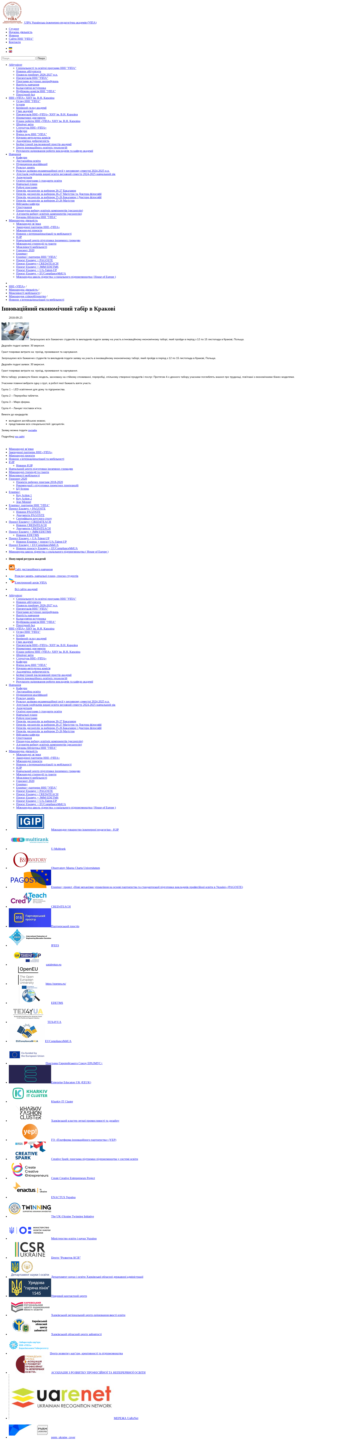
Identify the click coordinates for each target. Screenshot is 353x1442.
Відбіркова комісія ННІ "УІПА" (36, 91)
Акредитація (24, 177)
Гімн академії (24, 111)
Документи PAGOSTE (30, 515)
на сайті (19, 436)
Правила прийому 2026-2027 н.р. (37, 74)
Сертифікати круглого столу (34, 518)
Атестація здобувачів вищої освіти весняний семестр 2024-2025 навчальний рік (65, 174)
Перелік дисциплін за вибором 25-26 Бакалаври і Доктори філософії (58, 197)
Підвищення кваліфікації (31, 164)
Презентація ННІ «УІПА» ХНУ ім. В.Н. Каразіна (47, 114)
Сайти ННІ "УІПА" (21, 38)
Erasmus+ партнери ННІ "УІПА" (36, 256)
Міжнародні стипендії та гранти (36, 243)
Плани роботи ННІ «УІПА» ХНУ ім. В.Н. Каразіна (48, 121)
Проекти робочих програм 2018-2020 (39, 482)
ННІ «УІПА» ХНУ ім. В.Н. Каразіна (31, 97)
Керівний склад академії (31, 107)
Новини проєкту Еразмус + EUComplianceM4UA (47, 548)
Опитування (24, 207)
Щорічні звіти (25, 124)
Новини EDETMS (27, 535)
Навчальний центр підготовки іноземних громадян (48, 240)
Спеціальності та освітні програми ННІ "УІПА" (46, 68)
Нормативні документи (31, 117)
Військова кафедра (28, 203)
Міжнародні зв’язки (28, 223)
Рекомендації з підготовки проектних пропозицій (47, 485)
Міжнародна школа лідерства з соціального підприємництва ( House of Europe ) (66, 276)
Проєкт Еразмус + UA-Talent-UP (36, 270)
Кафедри (21, 131)
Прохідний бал (25, 94)
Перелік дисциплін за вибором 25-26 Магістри (45, 200)
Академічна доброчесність (32, 140)
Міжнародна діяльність (23, 220)
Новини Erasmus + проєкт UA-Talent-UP (41, 541)
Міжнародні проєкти (29, 230)
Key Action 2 (24, 498)
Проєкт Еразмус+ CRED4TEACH (37, 263)
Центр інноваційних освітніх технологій (41, 147)
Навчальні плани (26, 184)
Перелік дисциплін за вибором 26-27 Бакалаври (46, 190)
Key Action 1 (24, 495)
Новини (14, 35)
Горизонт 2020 (25, 250)
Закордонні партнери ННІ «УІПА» (38, 227)
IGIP (19, 237)
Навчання (15, 154)
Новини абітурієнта (28, 71)
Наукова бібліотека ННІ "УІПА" (36, 217)
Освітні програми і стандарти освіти (39, 180)
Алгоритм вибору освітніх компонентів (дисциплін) (49, 213)
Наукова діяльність (20, 32)
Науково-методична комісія (33, 137)
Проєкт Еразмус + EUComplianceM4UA (41, 273)
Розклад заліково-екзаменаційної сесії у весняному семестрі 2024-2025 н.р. (63, 170)
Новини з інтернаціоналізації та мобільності (44, 233)
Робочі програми (26, 187)
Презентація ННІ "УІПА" (32, 78)
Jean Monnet (23, 501)
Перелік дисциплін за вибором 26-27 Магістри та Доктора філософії (58, 194)
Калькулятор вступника (31, 87)
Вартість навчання (27, 84)
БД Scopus (22, 488)
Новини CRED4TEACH (31, 525)
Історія (20, 104)
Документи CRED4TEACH (33, 528)
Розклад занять (25, 167)
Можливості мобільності (31, 247)
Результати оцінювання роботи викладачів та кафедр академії (54, 150)
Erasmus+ (22, 253)
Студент (14, 28)
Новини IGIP (24, 465)
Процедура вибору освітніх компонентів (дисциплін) (49, 210)
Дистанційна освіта (28, 160)
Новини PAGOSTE (28, 511)
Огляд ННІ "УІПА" (28, 101)
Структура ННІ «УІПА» (31, 127)
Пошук (41, 58)
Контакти (15, 42)
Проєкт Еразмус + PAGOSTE (34, 260)
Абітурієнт (15, 64)
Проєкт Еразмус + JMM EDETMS (37, 266)
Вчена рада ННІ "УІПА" (31, 134)
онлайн (32, 430)
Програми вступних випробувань (37, 81)
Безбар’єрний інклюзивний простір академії (44, 144)
